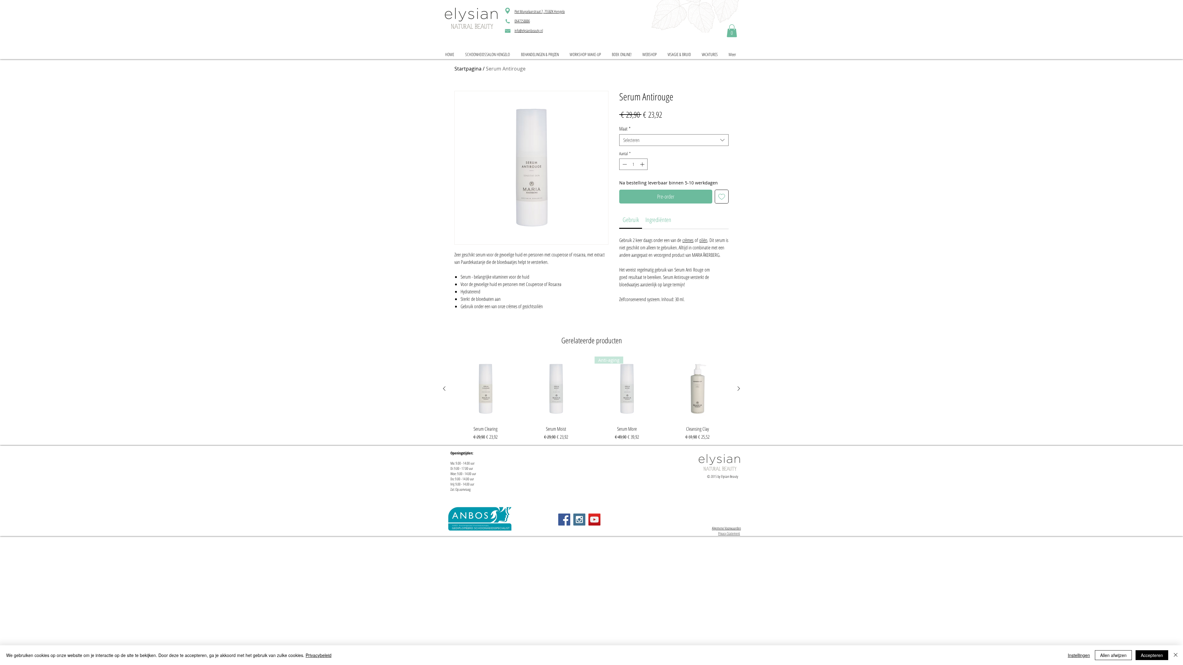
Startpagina (468, 68)
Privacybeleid (318, 655)
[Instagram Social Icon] (579, 520)
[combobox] (674, 140)
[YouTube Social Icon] (594, 520)
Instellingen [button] (1079, 655)
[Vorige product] (444, 388)
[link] (731, 30)
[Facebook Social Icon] (564, 520)
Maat (625, 129)
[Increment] (643, 164)
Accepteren (1152, 655)
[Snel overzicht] (485, 389)
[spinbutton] (633, 164)
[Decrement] (624, 164)
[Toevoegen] (722, 197)
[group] (591, 398)
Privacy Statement (729, 533)
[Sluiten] (1175, 655)
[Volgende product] (738, 388)
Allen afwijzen (1113, 655)
